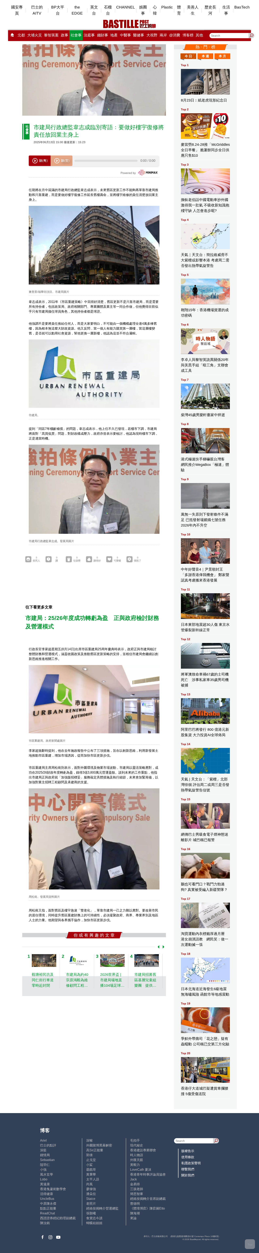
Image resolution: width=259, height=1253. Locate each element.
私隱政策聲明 (191, 1163)
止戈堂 (91, 1160)
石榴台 (108, 10)
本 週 (205, 56)
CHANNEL (125, 7)
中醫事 (125, 35)
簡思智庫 (136, 1194)
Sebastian (47, 1160)
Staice (90, 1198)
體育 (179, 10)
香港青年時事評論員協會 (148, 1174)
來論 (133, 1218)
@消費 (174, 35)
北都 (21, 35)
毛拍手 (135, 1140)
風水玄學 (46, 1174)
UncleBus (47, 1198)
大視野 (151, 35)
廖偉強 (91, 1189)
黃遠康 (45, 1184)
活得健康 (46, 1194)
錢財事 (102, 35)
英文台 (94, 10)
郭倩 (89, 1155)
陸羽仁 (45, 1164)
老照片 (91, 1203)
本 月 (222, 56)
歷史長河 (210, 10)
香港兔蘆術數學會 (53, 1189)
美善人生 (192, 10)
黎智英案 (51, 35)
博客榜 (188, 35)
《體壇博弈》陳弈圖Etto (147, 1208)
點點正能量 (48, 1208)
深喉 (89, 1140)
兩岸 (163, 35)
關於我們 (187, 1175)
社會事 (76, 35)
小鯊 (89, 1164)
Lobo (43, 1179)
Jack (133, 1179)
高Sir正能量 (94, 1150)
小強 (43, 1169)
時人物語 (136, 1155)
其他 (199, 35)
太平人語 (92, 1179)
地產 (114, 35)
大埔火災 (34, 35)
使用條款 (187, 1157)
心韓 (155, 10)
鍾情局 (45, 1155)
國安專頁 (17, 10)
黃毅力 (135, 1164)
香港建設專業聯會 (143, 1150)
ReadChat (47, 1213)
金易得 (135, 1184)
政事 (64, 35)
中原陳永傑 (48, 1203)
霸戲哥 (91, 1169)
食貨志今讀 (94, 1218)
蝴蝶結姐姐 (94, 1223)
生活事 (226, 10)
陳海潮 (135, 1213)
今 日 (188, 56)
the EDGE (77, 10)
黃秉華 (91, 1174)
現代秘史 (136, 1145)
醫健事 (138, 35)
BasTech (242, 7)
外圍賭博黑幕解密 (99, 1145)
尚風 (89, 1184)
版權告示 (187, 1151)
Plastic (167, 7)
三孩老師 (136, 1189)
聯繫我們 (187, 1169)
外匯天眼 (136, 1160)
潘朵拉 (91, 1194)
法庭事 (89, 35)
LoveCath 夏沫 (140, 1169)
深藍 (43, 1150)
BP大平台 (57, 10)
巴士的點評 (48, 1145)
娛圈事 (143, 10)
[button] (157, 946)
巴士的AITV (37, 10)
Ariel (43, 1140)
